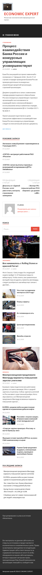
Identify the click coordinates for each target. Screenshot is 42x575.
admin (15, 69)
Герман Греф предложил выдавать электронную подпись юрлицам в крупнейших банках (27, 451)
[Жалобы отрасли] (9, 343)
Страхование (7, 42)
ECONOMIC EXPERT (21, 13)
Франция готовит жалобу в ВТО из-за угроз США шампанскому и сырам (20, 439)
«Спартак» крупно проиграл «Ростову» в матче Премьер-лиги (19, 429)
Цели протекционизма (26, 325)
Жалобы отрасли (24, 336)
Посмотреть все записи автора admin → (26, 210)
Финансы (6, 372)
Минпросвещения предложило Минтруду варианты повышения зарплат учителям (20, 377)
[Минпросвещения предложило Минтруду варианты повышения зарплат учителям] (21, 370)
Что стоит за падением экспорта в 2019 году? (26, 291)
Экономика (6, 260)
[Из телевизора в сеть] (9, 320)
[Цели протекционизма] (9, 332)
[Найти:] (21, 229)
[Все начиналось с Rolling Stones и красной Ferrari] (21, 259)
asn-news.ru (7, 129)
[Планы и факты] (9, 309)
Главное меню (12, 35)
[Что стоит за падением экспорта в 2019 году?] (9, 297)
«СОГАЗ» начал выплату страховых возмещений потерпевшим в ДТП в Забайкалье (17, 167)
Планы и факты (23, 302)
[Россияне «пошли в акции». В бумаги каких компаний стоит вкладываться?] (9, 424)
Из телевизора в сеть (25, 313)
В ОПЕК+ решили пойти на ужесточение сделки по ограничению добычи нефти (19, 408)
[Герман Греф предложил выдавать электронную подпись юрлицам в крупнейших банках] (9, 455)
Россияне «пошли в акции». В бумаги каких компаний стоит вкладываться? (28, 419)
